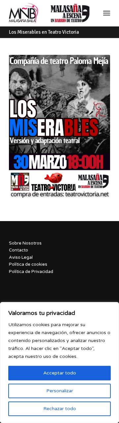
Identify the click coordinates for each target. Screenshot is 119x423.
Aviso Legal (21, 257)
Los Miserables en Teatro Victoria (44, 32)
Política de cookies (28, 264)
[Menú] (106, 13)
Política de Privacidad (31, 271)
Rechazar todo (59, 408)
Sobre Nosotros (25, 243)
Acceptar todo (59, 373)
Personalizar (59, 391)
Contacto (18, 250)
